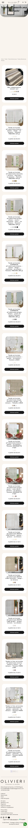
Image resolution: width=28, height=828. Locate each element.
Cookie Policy (4, 811)
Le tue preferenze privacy (7, 813)
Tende (6, 59)
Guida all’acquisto (5, 798)
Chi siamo (3, 801)
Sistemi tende (4, 795)
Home (2, 59)
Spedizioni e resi (5, 802)
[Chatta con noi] (25, 824)
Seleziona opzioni (14, 98)
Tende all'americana (12, 59)
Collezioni (3, 793)
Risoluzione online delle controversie (9, 814)
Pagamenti (3, 804)
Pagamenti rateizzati (5, 805)
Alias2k (17, 824)
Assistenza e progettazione (7, 807)
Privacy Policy (4, 809)
